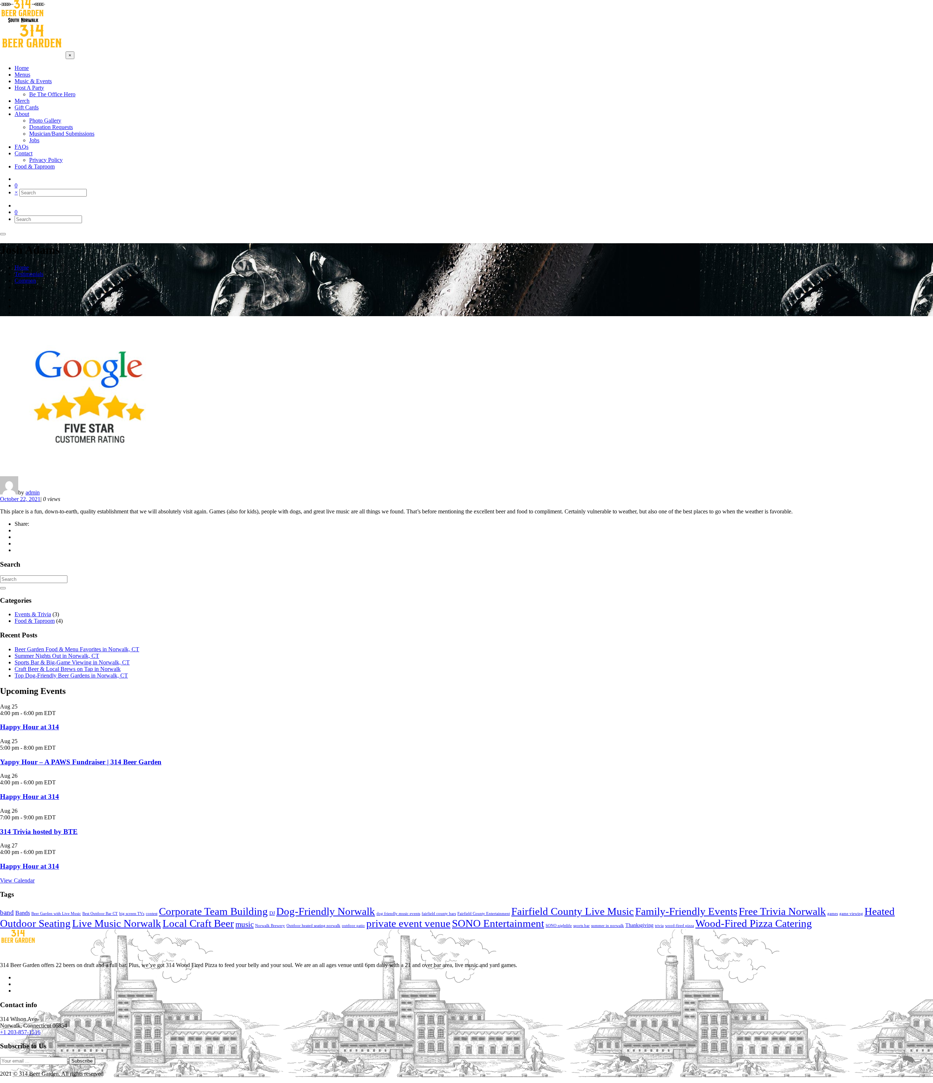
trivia (659, 926)
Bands (22, 913)
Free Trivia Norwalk (782, 911)
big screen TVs (131, 914)
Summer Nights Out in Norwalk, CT (57, 656)
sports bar (581, 926)
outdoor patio (353, 926)
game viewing (851, 914)
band (7, 912)
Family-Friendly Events (686, 911)
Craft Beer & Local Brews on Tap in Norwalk (68, 669)
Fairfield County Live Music (572, 911)
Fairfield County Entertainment (483, 914)
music (244, 924)
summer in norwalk (607, 926)
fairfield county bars (439, 914)
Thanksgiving (639, 925)
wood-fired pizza (679, 926)
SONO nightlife (559, 926)
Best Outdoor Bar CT (100, 914)
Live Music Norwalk (116, 923)
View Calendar (17, 880)
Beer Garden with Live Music (56, 914)
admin (33, 492)
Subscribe (82, 1061)
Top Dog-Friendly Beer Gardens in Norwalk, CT (71, 675)
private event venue (408, 923)
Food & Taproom (35, 621)
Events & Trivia (33, 614)
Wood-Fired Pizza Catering (753, 923)
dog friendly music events (398, 914)
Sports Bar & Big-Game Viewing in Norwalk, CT (72, 662)
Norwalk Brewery (270, 926)
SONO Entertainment (498, 923)
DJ (272, 913)
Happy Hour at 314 (29, 727)
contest (151, 914)
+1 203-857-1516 (20, 1032)
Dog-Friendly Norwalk (325, 911)
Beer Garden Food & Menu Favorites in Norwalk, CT (77, 649)
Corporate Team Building (213, 911)
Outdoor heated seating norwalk (313, 926)
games (832, 914)
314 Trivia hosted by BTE (39, 831)
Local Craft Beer (198, 923)
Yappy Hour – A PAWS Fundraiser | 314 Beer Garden (80, 762)
